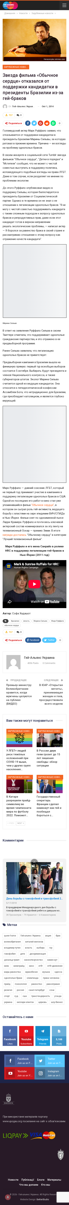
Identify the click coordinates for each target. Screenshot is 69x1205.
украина (8, 1002)
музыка (46, 972)
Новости (13, 1179)
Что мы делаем (28, 1184)
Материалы (54, 1179)
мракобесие (31, 972)
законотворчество (33, 960)
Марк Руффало (57, 621)
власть (26, 621)
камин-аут (52, 960)
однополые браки (13, 978)
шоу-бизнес (57, 1002)
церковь (42, 1002)
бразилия (15, 621)
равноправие (53, 984)
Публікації (27, 1179)
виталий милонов (34, 942)
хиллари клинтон (25, 1002)
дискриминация (38, 954)
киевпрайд (18, 966)
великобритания (12, 942)
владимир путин (12, 948)
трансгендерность (40, 996)
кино (31, 966)
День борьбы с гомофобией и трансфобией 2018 (34, 898)
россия (20, 990)
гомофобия (10, 954)
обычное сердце (11, 625)
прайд (7, 984)
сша (25, 996)
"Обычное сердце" (42, 505)
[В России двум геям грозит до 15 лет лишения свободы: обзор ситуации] (50, 738)
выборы (41, 948)
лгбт (40, 966)
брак (58, 935)
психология (21, 984)
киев (6, 966)
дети (22, 954)
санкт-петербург (37, 990)
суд (16, 996)
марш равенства (12, 972)
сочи (51, 990)
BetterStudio (43, 1199)
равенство (36, 984)
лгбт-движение (54, 966)
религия (8, 990)
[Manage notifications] (8, 1197)
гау (50, 948)
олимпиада (32, 978)
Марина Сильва (40, 621)
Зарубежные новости (16, 67)
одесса (58, 972)
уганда (57, 996)
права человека (51, 978)
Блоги (40, 1179)
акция (48, 935)
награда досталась (14, 534)
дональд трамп (11, 960)
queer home (10, 935)
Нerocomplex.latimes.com (54, 59)
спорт (7, 996)
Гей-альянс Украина (31, 935)
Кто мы (45, 1184)
